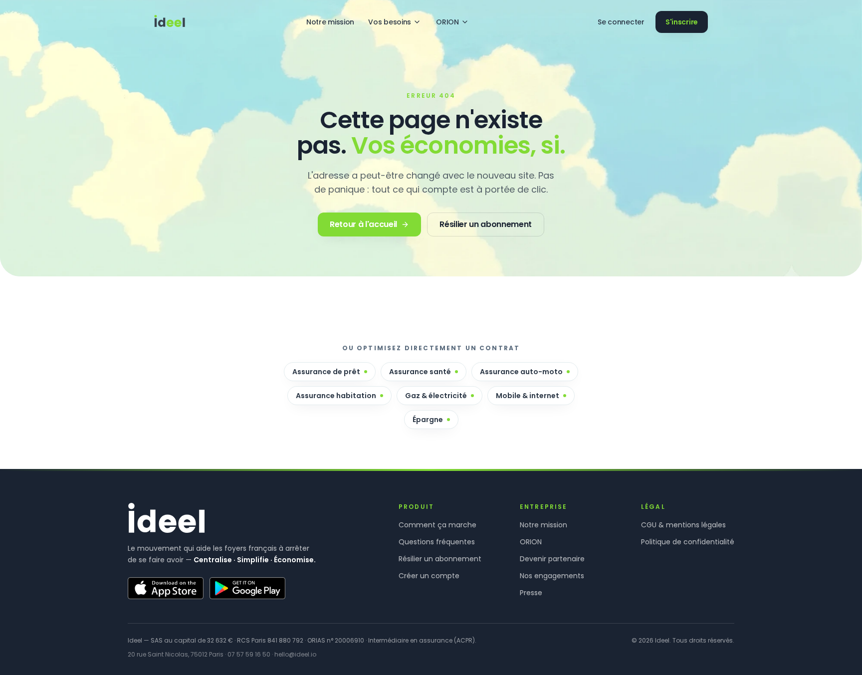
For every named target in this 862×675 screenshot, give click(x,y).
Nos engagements (552, 576)
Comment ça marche (437, 525)
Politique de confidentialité (687, 542)
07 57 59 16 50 (248, 654)
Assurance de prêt (326, 372)
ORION (447, 22)
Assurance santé (420, 372)
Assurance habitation (336, 396)
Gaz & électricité (436, 396)
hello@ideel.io (295, 654)
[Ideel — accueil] (169, 22)
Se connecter (621, 22)
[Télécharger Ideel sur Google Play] (247, 588)
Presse (531, 593)
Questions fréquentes (437, 542)
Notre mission (330, 22)
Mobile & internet (527, 396)
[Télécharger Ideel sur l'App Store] (166, 588)
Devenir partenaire (552, 559)
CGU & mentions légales (683, 525)
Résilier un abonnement (440, 559)
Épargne (428, 420)
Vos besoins (389, 22)
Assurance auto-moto (521, 372)
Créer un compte (429, 576)
